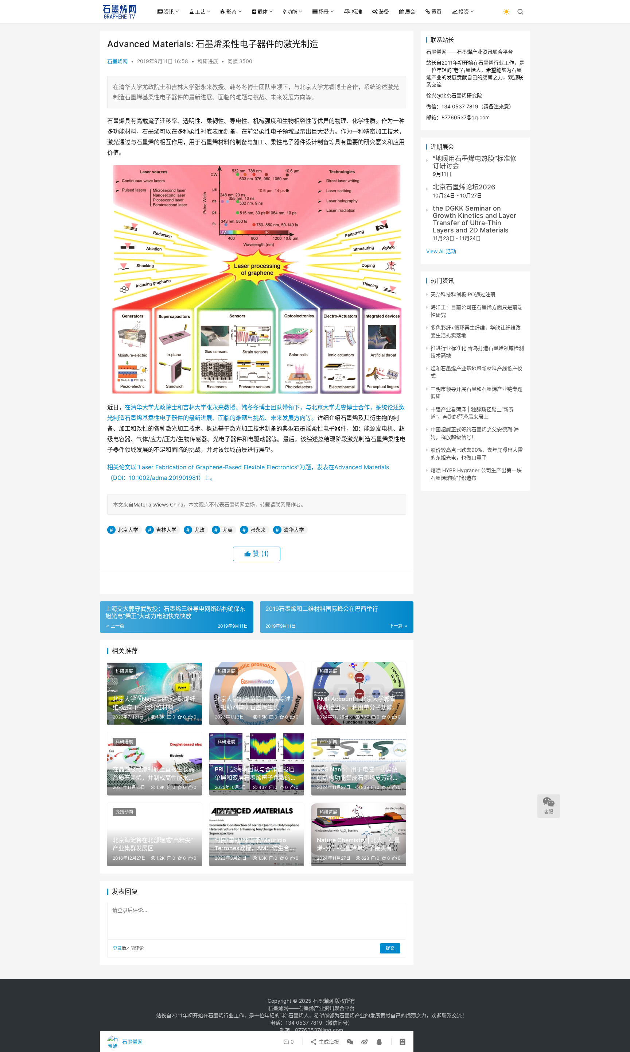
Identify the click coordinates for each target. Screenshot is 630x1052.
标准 (357, 11)
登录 (117, 948)
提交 (390, 948)
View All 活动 (441, 251)
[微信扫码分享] (350, 1041)
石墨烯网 (117, 61)
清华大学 (294, 530)
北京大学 (128, 530)
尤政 (199, 530)
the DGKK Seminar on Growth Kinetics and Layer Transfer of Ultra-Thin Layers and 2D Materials (474, 219)
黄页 (436, 11)
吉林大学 (166, 530)
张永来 (258, 530)
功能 (292, 11)
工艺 (200, 11)
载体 (262, 11)
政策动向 (124, 812)
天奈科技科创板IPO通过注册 (463, 294)
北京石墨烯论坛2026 (464, 187)
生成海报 (328, 1041)
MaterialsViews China (158, 504)
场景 (324, 11)
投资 (464, 11)
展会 (410, 11)
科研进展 (208, 61)
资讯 (169, 11)
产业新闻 (328, 741)
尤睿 (227, 530)
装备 (384, 11)
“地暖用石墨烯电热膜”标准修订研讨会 (475, 162)
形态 (231, 11)
